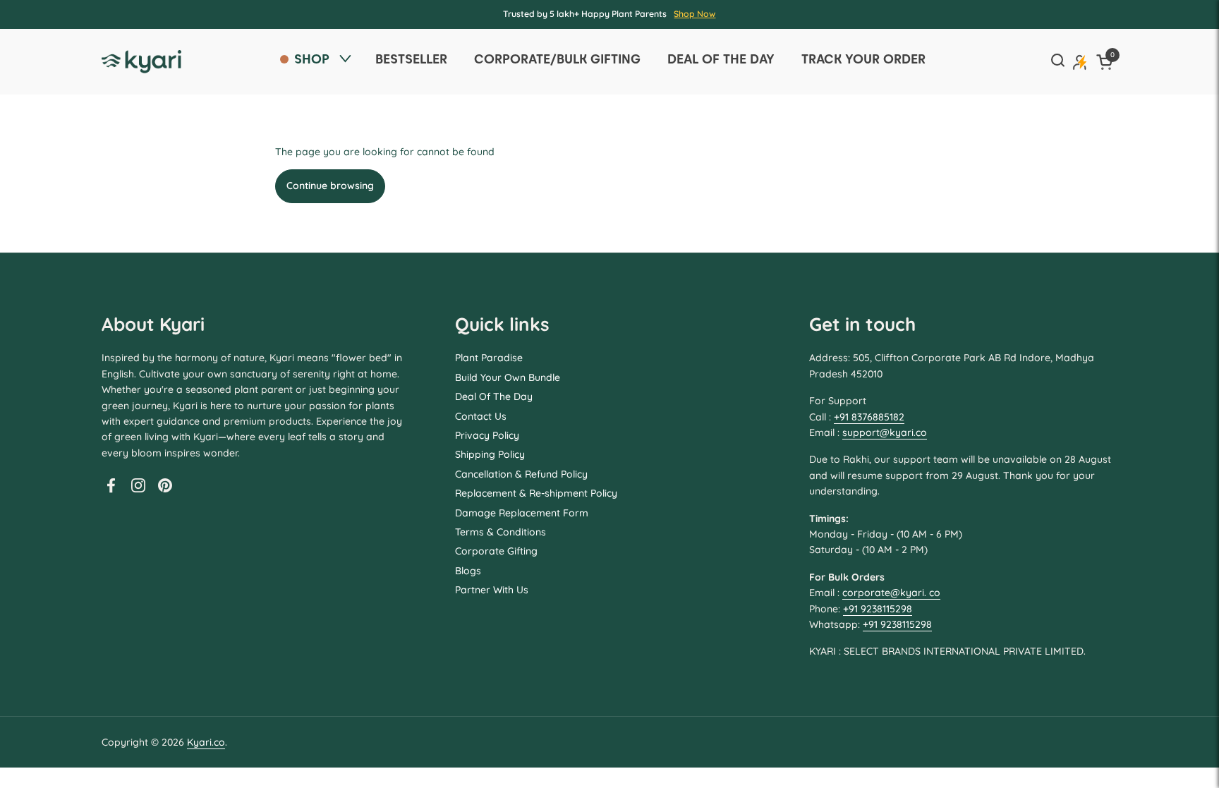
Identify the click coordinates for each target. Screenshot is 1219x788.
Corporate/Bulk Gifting (557, 58)
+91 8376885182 (869, 417)
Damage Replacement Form (521, 513)
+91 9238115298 (877, 608)
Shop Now (694, 13)
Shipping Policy (490, 454)
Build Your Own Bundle (507, 377)
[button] (1106, 62)
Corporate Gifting (496, 551)
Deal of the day (721, 58)
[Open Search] (1057, 61)
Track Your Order (863, 58)
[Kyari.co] (141, 61)
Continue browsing (330, 185)
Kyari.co (206, 742)
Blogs (468, 570)
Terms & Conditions (500, 532)
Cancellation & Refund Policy (521, 474)
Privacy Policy (487, 435)
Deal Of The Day (494, 396)
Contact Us (481, 416)
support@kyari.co (884, 432)
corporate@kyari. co (891, 592)
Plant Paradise (489, 357)
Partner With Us (491, 589)
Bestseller (411, 58)
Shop (311, 58)
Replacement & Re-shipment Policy (536, 493)
